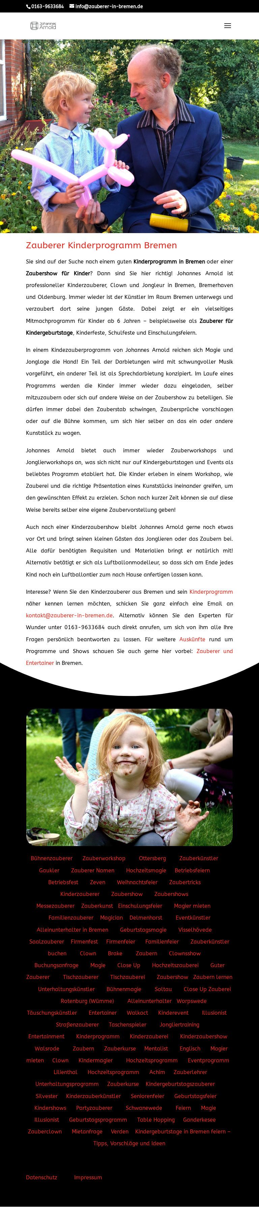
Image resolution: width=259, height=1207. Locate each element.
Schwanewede (144, 1108)
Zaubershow (127, 894)
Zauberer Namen (92, 870)
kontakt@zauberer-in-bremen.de (69, 615)
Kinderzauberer (79, 894)
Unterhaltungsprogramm (67, 1084)
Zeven (97, 882)
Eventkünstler (193, 918)
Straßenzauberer (77, 1024)
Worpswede (192, 1001)
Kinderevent (173, 1013)
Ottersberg (151, 858)
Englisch (190, 1048)
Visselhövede (195, 930)
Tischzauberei (127, 977)
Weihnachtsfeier (137, 882)
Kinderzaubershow (203, 1036)
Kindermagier (96, 1060)
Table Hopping (156, 1120)
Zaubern (146, 953)
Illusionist (214, 1013)
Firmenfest (84, 941)
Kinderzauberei (150, 1036)
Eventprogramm (208, 1060)
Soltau (164, 989)
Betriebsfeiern (192, 870)
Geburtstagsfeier (195, 1096)
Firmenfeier (120, 941)
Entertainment (46, 1036)
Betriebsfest (63, 882)
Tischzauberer (80, 977)
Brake (116, 953)
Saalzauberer (46, 941)
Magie (98, 965)
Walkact (137, 1013)
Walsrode (47, 1048)
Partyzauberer (94, 1108)
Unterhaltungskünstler (67, 989)
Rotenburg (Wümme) (88, 1001)
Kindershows (50, 1108)
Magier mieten (193, 906)
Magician (111, 918)
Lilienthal (66, 1072)
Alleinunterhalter (149, 1001)
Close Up (128, 965)
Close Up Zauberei (207, 989)
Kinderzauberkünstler (93, 1096)
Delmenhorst (147, 918)
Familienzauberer (71, 918)
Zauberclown (45, 1131)
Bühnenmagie (125, 989)
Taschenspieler (127, 1024)
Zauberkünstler (199, 858)
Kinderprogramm (211, 592)
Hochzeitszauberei (175, 965)
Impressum (88, 1177)
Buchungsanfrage (57, 965)
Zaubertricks (185, 882)
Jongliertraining (180, 1024)
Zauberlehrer (190, 1072)
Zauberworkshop (105, 858)
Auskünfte (192, 639)
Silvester (47, 1096)
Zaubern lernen (212, 977)
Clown (88, 953)
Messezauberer (55, 906)
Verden (119, 1131)
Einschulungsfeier (140, 906)
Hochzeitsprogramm (152, 1060)
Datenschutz (41, 1177)
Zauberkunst (97, 906)
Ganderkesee (199, 1120)
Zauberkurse (121, 1048)
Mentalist (156, 1048)
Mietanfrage (87, 1131)
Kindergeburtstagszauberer (180, 1084)
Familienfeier (162, 941)
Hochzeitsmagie (146, 870)
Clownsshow (185, 953)
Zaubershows (171, 894)
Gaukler (49, 870)
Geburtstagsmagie (143, 930)
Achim (157, 1072)
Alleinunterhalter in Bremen (72, 930)
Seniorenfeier (147, 1096)
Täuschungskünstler (52, 1013)
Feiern (183, 1108)
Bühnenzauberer (52, 858)
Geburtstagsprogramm (98, 1120)
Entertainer (103, 1013)
